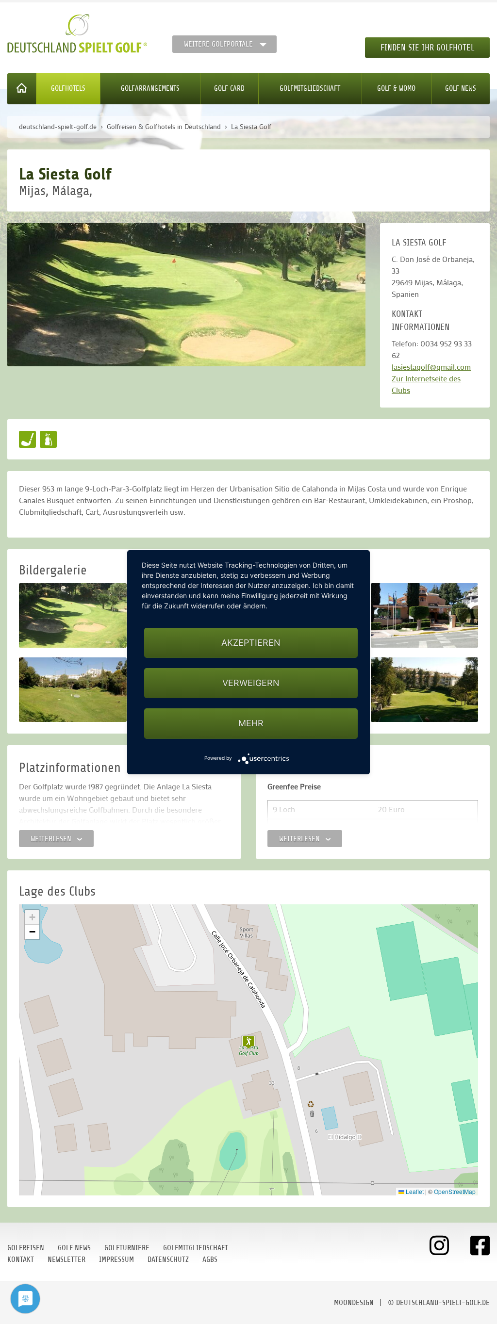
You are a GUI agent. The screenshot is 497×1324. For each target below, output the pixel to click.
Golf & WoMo (396, 88)
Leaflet (414, 1191)
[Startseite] (21, 88)
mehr (251, 723)
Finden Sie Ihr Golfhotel (427, 47)
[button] (248, 1042)
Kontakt (20, 1259)
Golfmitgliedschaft (310, 88)
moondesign (354, 1302)
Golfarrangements (150, 88)
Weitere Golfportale (218, 44)
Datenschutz (168, 1259)
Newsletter (66, 1259)
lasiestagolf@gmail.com (431, 366)
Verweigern (251, 683)
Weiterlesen (52, 838)
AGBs (209, 1259)
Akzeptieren (251, 642)
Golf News (460, 88)
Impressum (116, 1259)
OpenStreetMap (455, 1191)
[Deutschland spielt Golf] (77, 33)
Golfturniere (126, 1247)
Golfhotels (68, 88)
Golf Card (229, 88)
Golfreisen (25, 1247)
